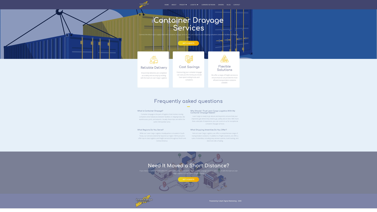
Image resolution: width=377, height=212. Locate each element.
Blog (229, 5)
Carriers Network (208, 5)
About (174, 5)
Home (167, 5)
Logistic (193, 5)
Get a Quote (188, 43)
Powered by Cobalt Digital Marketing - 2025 (225, 201)
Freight (182, 5)
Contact (236, 5)
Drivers (221, 5)
